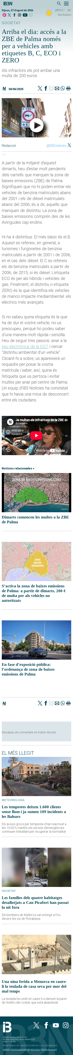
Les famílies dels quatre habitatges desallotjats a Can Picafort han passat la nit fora (35, 902)
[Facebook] (14, 15)
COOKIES (6, 1050)
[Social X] (9, 15)
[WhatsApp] (62, 89)
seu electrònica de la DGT (25, 346)
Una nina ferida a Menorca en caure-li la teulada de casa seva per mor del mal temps (34, 986)
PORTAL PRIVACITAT (49, 1050)
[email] (57, 89)
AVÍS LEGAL (35, 1050)
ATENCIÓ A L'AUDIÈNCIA (20, 1050)
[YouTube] (25, 15)
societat (11, 23)
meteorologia (13, 800)
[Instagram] (19, 15)
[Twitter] (40, 89)
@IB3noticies (57, 145)
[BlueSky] (31, 15)
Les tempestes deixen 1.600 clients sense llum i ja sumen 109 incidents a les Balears (34, 811)
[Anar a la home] (4, 15)
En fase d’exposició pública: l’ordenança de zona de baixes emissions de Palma (28, 669)
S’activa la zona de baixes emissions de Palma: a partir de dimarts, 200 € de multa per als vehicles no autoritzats (34, 593)
